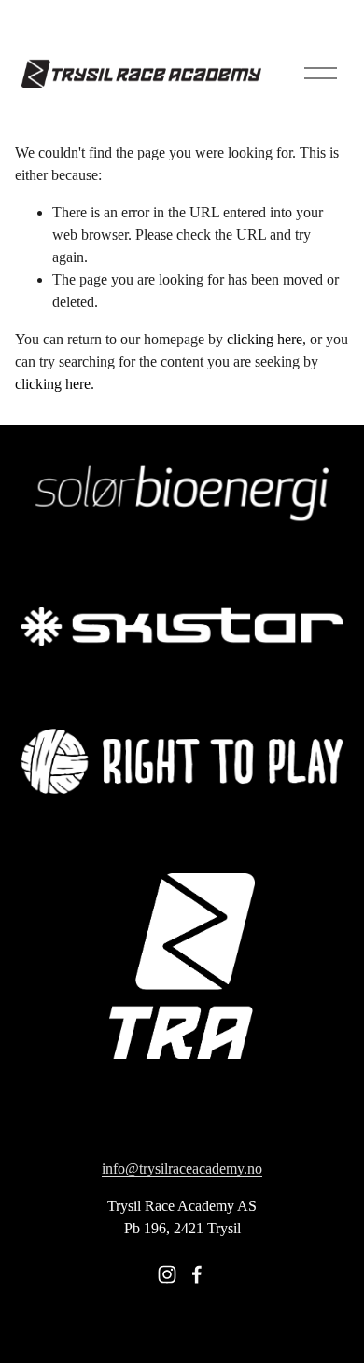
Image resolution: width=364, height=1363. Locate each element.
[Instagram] (167, 1274)
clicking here (264, 339)
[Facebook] (197, 1274)
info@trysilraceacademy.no (182, 1168)
